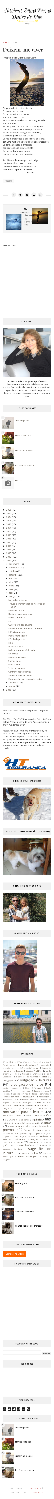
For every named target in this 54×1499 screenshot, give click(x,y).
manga (18, 1108)
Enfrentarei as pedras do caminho (25, 628)
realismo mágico (19, 1136)
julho (11, 581)
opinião (38, 1119)
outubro (13, 571)
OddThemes (34, 1488)
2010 (9, 689)
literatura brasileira (30, 1099)
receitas (31, 1136)
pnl (26, 1126)
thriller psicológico (27, 1156)
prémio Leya (26, 1133)
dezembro (14, 563)
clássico (29, 1071)
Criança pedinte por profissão (29, 1225)
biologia (27, 1068)
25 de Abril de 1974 (12, 1062)
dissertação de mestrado (27, 1077)
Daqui (46, 1074)
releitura (6, 1142)
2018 (9, 538)
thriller (34, 1153)
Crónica (25, 1073)
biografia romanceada (12, 1068)
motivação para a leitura (23, 1111)
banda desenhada (27, 1064)
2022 (9, 524)
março (12, 596)
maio (11, 589)
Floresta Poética (16, 617)
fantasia (37, 1088)
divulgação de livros (27, 1084)
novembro (14, 567)
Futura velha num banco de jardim (25, 678)
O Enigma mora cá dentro (18, 1120)
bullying (36, 1068)
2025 (9, 513)
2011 (9, 560)
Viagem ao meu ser (24, 450)
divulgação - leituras (34, 1080)
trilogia (46, 1157)
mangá (29, 1108)
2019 (9, 534)
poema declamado (40, 1126)
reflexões (20, 1139)
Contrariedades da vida (19, 671)
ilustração (7, 1099)
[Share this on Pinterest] (27, 194)
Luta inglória (21, 1183)
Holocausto (29, 1096)
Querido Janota (22, 420)
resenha (18, 1142)
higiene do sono (41, 1091)
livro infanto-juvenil (38, 1105)
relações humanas (40, 1139)
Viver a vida (14, 664)
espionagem (17, 1088)
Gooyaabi (37, 1492)
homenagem (44, 1097)
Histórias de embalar (24, 465)
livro (39, 1102)
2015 (9, 545)
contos (16, 1073)
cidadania (18, 1071)
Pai (9, 621)
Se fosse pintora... (17, 668)
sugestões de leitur (12, 1149)
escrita (5, 1088)
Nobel (18, 1115)
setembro (14, 574)
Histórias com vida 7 (12, 1097)
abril (11, 592)
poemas (6, 43)
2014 (9, 549)
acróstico (45, 1062)
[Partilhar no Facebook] (14, 194)
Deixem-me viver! (17, 657)
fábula (28, 1088)
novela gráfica (42, 1115)
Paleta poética (15, 1126)
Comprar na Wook (14, 1253)
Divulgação (8, 1080)
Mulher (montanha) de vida (21, 650)
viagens (6, 1159)
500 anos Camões (31, 1062)
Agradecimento (9, 1065)
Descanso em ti (16, 610)
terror (24, 1153)
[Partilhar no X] (20, 194)
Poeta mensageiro (17, 635)
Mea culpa (13, 653)
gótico (16, 1091)
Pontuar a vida (15, 646)
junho (12, 585)
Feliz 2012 (19, 480)
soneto (43, 1145)
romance (34, 1142)
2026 (9, 509)
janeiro (12, 686)
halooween (26, 1091)
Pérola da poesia (16, 639)
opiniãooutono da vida (13, 1123)
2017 (9, 542)
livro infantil (19, 1105)
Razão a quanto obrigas (20, 613)
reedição (43, 1136)
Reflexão (7, 1139)
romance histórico (24, 1145)
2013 (9, 553)
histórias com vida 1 (21, 1094)
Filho (10, 642)
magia (6, 1108)
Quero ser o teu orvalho (20, 624)
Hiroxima (6, 1094)
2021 (9, 527)
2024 (9, 517)
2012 (9, 556)
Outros (46, 1123)
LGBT (16, 1099)
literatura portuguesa (23, 1102)
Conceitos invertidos (24, 1211)
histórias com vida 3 (40, 1094)
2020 (9, 531)
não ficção (8, 1115)
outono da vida (33, 1123)
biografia (45, 1065)
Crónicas (37, 1073)
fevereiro (14, 682)
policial (38, 1130)
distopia (45, 1076)
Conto (39, 1070)
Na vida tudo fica (23, 435)
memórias (42, 1108)
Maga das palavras (17, 600)
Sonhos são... (14, 660)
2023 (9, 520)
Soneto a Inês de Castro (20, 675)
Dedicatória (8, 1077)
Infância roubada (16, 632)
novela (28, 1116)
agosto (12, 578)
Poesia (27, 1130)
